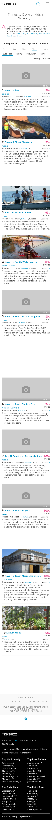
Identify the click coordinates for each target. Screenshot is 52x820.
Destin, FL (32, 799)
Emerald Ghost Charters (18, 142)
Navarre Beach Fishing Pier (20, 404)
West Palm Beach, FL (12, 781)
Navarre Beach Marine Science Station (26, 575)
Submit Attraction (29, 749)
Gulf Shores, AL (9, 768)
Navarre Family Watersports (21, 262)
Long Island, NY (9, 796)
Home (5, 749)
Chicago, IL (32, 801)
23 (34, 701)
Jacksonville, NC (34, 781)
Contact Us (25, 752)
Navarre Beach (13, 90)
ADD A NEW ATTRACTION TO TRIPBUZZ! (26, 711)
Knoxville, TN (8, 773)
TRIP (9, 4)
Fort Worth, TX (9, 799)
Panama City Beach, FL (38, 776)
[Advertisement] (26, 176)
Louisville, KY (33, 779)
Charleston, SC (34, 793)
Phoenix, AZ (33, 773)
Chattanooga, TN (10, 776)
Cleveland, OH (8, 793)
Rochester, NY (8, 806)
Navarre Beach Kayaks (17, 510)
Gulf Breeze (32, 33)
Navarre (27, 97)
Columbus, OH (8, 763)
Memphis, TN (8, 779)
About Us (14, 749)
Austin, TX (32, 806)
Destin (20, 36)
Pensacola (20, 33)
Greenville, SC (8, 809)
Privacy (43, 749)
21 (25, 701)
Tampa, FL (32, 765)
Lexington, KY (8, 791)
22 (29, 701)
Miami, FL (32, 804)
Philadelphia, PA (34, 809)
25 (42, 701)
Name (42, 54)
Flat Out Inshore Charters (19, 212)
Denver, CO (32, 796)
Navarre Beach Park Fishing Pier (23, 316)
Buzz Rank (7, 54)
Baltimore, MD (9, 804)
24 (38, 701)
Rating (19, 54)
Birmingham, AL (9, 765)
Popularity (31, 54)
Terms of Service (10, 752)
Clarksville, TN (8, 771)
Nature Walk (13, 632)
